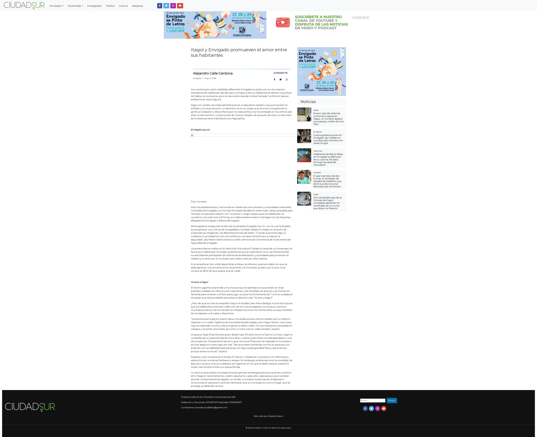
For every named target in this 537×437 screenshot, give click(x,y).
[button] (159, 5)
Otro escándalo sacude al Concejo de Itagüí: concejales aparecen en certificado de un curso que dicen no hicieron (327, 203)
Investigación (94, 6)
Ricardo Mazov (275, 416)
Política (110, 6)
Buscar (391, 400)
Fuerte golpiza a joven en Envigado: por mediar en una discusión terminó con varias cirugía (328, 139)
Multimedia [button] (74, 6)
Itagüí (315, 110)
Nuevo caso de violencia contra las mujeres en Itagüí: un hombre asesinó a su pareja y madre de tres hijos (328, 118)
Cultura (123, 6)
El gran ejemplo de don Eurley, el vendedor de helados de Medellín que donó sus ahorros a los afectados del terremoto (327, 181)
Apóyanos (137, 6)
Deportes (317, 151)
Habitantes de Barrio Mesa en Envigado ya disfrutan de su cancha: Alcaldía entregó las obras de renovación (328, 159)
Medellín (317, 172)
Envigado (317, 132)
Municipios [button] (56, 6)
